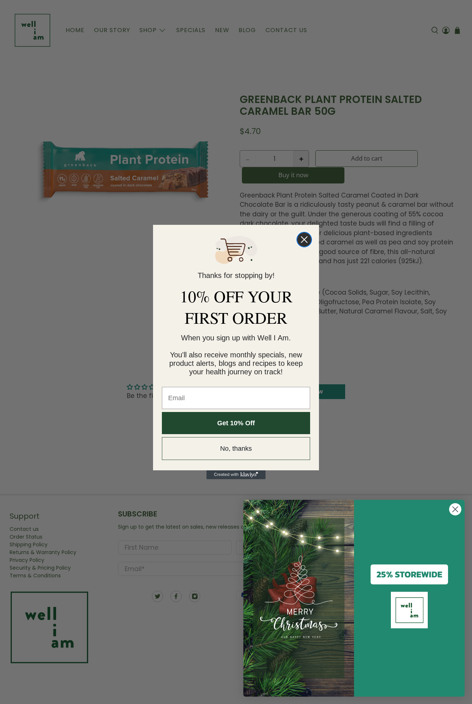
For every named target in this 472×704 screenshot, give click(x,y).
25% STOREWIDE (409, 574)
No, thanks (236, 448)
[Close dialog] (304, 239)
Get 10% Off (236, 423)
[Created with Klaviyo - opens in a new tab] (236, 474)
